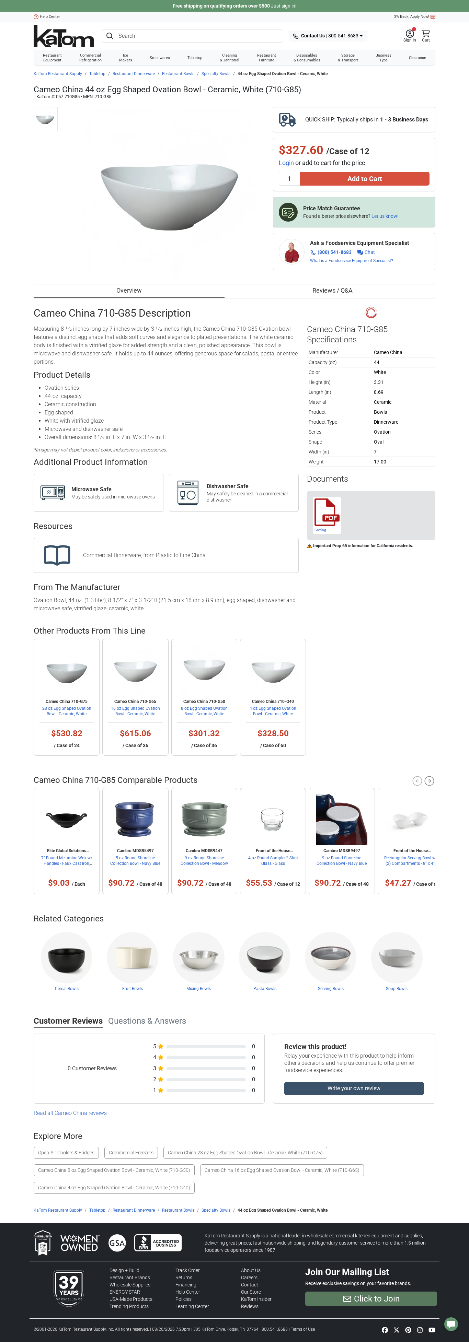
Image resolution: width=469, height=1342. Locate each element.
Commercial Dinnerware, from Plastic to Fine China (144, 555)
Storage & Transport (348, 57)
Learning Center (192, 1306)
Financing (185, 1284)
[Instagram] (420, 1330)
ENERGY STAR (125, 1292)
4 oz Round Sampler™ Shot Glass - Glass (273, 861)
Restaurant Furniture (266, 57)
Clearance (417, 57)
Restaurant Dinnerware (134, 73)
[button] (409, 36)
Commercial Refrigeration (90, 57)
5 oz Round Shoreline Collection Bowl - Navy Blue (135, 861)
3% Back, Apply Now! (411, 16)
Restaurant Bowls (178, 73)
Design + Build (124, 1270)
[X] (396, 1330)
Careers (249, 1277)
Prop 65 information (350, 545)
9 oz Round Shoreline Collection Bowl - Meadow (204, 861)
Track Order (187, 1270)
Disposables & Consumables (307, 57)
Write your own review (354, 1088)
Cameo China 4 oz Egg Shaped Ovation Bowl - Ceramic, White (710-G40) (114, 1187)
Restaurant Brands (130, 1277)
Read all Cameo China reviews (70, 1113)
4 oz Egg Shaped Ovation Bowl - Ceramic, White (273, 711)
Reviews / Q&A (332, 290)
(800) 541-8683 (335, 252)
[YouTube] (431, 1330)
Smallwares (160, 57)
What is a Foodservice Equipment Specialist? (351, 260)
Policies (183, 1299)
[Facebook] (385, 1330)
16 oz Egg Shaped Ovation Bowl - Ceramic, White (135, 711)
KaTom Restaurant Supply (58, 73)
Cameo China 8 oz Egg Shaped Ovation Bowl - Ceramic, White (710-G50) (114, 1170)
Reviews (250, 1306)
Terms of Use (303, 1329)
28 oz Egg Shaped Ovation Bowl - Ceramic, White (66, 711)
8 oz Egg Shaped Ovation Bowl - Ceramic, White (204, 711)
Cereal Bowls (67, 988)
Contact (249, 1284)
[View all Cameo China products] (371, 312)
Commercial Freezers (131, 1152)
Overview (129, 290)
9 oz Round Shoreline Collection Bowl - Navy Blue (342, 861)
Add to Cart (364, 179)
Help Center (50, 16)
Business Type (383, 57)
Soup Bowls (397, 988)
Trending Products (129, 1306)
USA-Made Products (131, 1299)
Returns (183, 1277)
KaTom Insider (256, 1299)
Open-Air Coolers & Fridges (66, 1152)
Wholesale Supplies (130, 1284)
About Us (251, 1270)
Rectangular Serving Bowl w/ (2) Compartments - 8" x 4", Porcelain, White (410, 863)
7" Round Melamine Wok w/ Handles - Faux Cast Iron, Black (66, 863)
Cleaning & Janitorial (229, 57)
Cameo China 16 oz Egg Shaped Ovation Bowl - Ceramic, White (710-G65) (282, 1170)
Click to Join (377, 1299)
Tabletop (194, 57)
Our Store (251, 1292)
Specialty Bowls (216, 73)
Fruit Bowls (132, 988)
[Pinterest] (408, 1330)
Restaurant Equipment (52, 57)
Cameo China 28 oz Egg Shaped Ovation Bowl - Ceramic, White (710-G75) (245, 1152)
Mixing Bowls (198, 988)
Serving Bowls (331, 988)
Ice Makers (125, 57)
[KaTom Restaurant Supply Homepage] (64, 36)
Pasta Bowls (264, 988)
